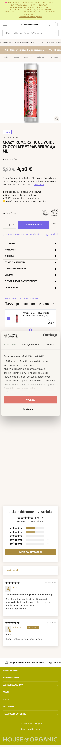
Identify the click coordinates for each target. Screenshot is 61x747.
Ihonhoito (16, 57)
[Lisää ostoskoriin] (32, 447)
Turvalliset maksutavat (16, 268)
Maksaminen (8, 707)
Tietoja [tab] (50, 344)
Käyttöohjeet (11, 250)
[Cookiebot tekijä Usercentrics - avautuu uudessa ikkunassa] (43, 335)
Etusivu (5, 57)
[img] (12, 583)
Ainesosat (9, 256)
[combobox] (30, 33)
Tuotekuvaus (11, 243)
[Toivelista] (49, 24)
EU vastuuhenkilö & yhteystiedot (21, 281)
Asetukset (28, 409)
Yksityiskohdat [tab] (30, 344)
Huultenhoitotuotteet (41, 57)
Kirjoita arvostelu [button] (30, 551)
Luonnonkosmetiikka (13, 685)
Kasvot (26, 57)
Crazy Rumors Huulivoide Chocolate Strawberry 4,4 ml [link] (38, 314)
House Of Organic (11, 677)
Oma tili (6, 692)
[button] (16, 528)
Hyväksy (30, 399)
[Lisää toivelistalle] (54, 224)
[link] (16, 318)
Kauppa (6, 699)
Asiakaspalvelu (10, 670)
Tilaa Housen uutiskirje (14, 714)
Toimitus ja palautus (15, 262)
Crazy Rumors (10, 137)
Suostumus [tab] (10, 344)
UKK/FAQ (9, 275)
